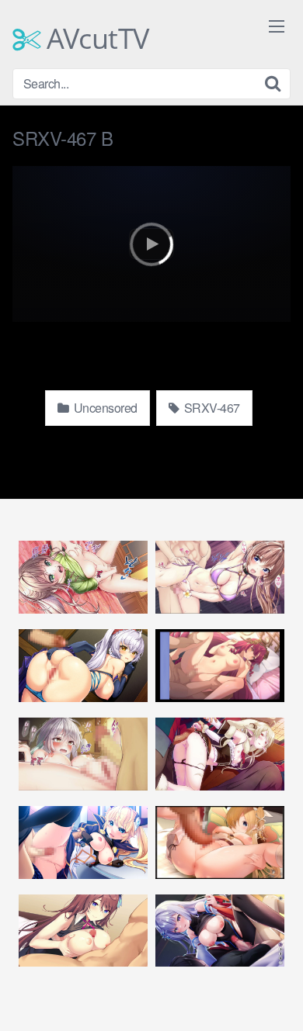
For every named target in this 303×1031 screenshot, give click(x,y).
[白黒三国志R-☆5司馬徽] (83, 754)
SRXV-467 (210, 408)
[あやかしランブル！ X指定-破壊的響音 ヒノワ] (83, 665)
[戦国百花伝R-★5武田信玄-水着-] (219, 577)
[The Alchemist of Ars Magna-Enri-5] (219, 754)
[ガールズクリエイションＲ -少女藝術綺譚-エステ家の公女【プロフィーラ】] (219, 842)
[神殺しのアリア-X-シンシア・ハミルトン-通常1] (83, 930)
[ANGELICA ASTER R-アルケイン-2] (219, 665)
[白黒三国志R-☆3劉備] (83, 577)
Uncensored (104, 408)
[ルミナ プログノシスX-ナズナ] (219, 930)
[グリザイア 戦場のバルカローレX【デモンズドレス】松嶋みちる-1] (83, 842)
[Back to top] (275, 996)
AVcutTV (94, 39)
